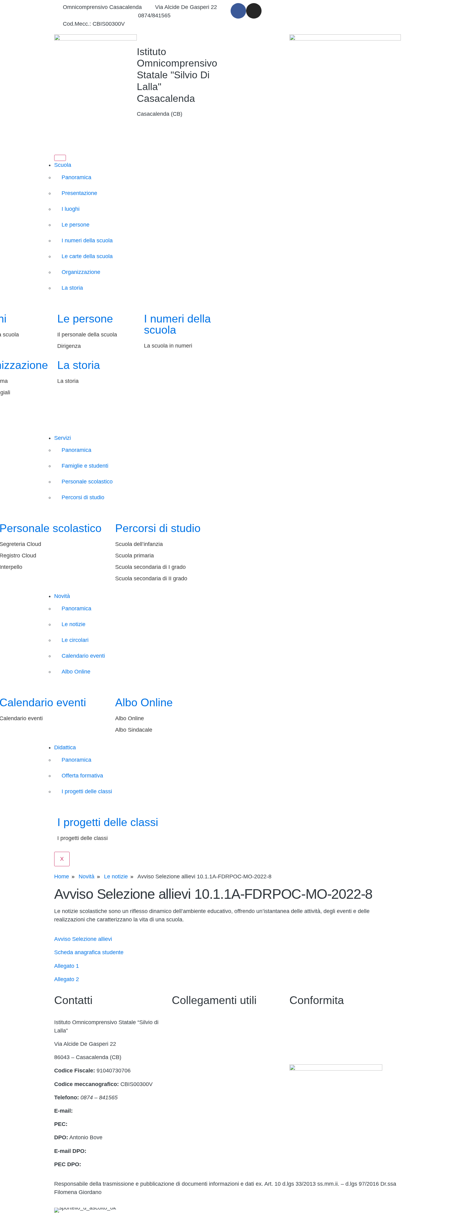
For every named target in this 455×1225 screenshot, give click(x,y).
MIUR (179, 1076)
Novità (62, 596)
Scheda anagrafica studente (89, 952)
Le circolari (75, 640)
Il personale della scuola (87, 334)
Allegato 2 (66, 979)
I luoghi (71, 209)
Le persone (75, 225)
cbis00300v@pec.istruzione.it (105, 1124)
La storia (72, 288)
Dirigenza (69, 346)
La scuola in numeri (168, 346)
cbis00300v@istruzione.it (94, 15)
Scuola (62, 165)
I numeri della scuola (87, 240)
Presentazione (79, 193)
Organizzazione (81, 272)
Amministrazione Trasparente (208, 1035)
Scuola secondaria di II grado (151, 578)
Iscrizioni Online (191, 1089)
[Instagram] (254, 11)
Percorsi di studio (83, 497)
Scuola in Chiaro (192, 1049)
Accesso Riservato (195, 1102)
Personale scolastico (87, 481)
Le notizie (73, 624)
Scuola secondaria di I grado (150, 567)
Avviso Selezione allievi (83, 939)
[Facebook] (238, 11)
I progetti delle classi (87, 791)
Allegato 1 (66, 966)
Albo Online (76, 672)
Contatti (181, 1022)
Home (61, 876)
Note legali (302, 1049)
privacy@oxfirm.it (109, 1151)
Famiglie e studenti (85, 466)
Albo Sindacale (133, 730)
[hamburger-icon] (60, 158)
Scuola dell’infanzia (139, 544)
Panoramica (76, 177)
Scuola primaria (134, 555)
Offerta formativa (82, 776)
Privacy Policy (306, 1022)
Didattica (65, 747)
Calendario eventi (83, 656)
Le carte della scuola (87, 256)
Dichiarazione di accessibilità (325, 1035)
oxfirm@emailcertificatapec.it (118, 1164)
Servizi (62, 438)
